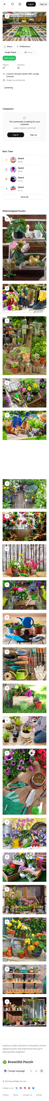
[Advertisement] (24, 96)
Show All (24, 197)
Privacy (6, 1095)
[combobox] (30, 52)
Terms (15, 1095)
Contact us (27, 1095)
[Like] (7, 16)
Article (39, 1095)
